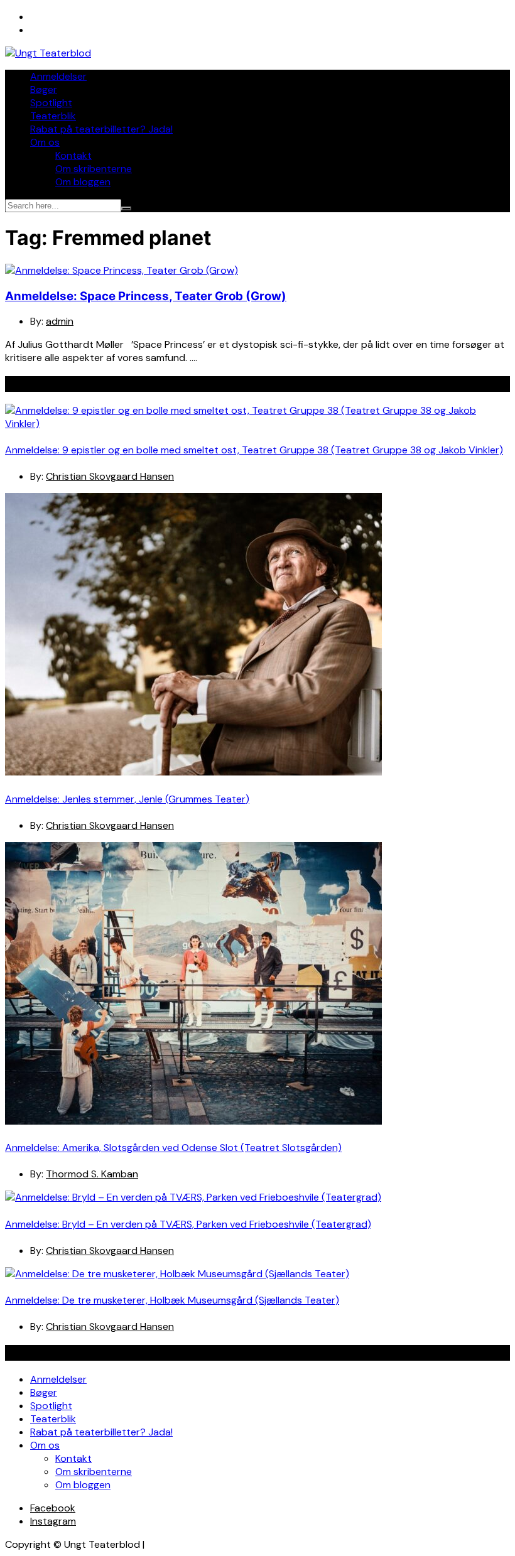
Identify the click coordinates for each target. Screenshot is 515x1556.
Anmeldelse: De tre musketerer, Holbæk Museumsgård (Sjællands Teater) (172, 1300)
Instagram (53, 1521)
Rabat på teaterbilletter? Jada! (101, 129)
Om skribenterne (93, 168)
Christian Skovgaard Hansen (110, 476)
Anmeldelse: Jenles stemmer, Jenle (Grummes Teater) (127, 799)
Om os (45, 142)
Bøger (43, 89)
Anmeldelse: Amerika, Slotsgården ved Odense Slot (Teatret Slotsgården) (173, 1147)
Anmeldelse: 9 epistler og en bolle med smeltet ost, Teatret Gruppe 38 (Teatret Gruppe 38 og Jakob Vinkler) (254, 450)
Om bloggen (83, 181)
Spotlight (51, 102)
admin (59, 321)
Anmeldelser (58, 76)
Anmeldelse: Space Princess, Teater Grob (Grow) (145, 296)
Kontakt (73, 155)
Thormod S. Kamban (92, 1174)
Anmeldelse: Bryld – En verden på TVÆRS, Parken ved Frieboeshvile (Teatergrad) (188, 1224)
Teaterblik (53, 115)
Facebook (52, 1508)
